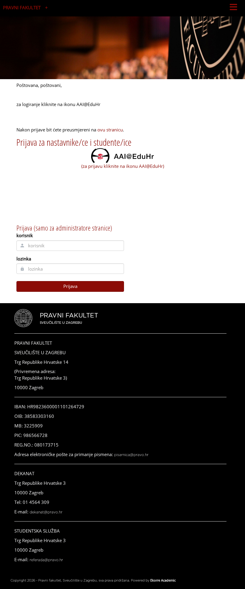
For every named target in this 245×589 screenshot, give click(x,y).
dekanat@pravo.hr (46, 512)
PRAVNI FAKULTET (22, 7)
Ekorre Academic (163, 580)
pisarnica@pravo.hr (131, 455)
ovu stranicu (110, 130)
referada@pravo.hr (46, 560)
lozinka (23, 259)
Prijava (70, 286)
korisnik (24, 235)
